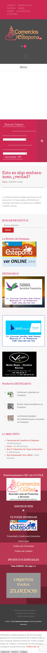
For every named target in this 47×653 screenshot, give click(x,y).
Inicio (4, 181)
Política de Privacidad (23, 546)
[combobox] (15, 133)
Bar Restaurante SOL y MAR (20, 455)
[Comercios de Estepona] (23, 39)
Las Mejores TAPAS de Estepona (25, 613)
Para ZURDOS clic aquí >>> (23, 566)
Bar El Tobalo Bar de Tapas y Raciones (24, 449)
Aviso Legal (23, 541)
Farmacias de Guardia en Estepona (23, 440)
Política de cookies (35, 646)
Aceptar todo (5, 652)
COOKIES (11, 5)
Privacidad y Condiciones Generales (23, 536)
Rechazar (15, 652)
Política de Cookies (23, 551)
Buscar (8, 230)
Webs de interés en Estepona (26, 616)
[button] (24, 129)
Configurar (23, 652)
